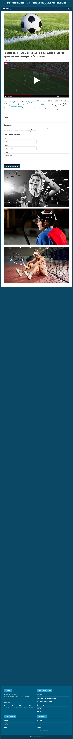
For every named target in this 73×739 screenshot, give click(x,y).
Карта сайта (40, 712)
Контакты (40, 695)
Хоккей (6, 721)
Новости (39, 708)
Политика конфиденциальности (46, 698)
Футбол (6, 724)
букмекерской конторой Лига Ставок (26, 103)
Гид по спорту (41, 705)
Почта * (6, 145)
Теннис (6, 727)
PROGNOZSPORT (16, 107)
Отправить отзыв (12, 166)
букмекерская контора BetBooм (49, 107)
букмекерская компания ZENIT (33, 105)
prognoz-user (8, 120)
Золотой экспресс (42, 731)
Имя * (5, 139)
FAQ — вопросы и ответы (44, 701)
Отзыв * (6, 152)
